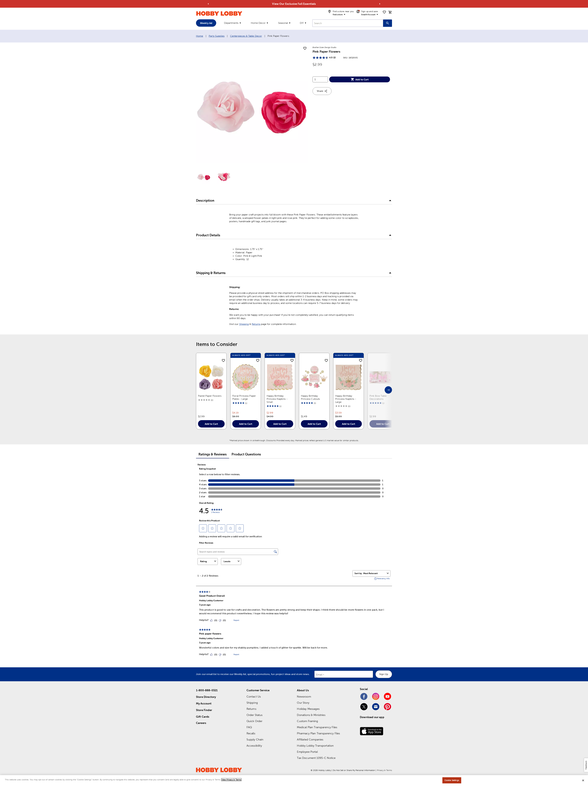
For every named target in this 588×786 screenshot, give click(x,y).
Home (199, 36)
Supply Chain (255, 739)
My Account (204, 703)
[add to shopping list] (305, 48)
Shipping (244, 324)
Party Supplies (216, 36)
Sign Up (383, 674)
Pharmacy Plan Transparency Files (318, 733)
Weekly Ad (206, 23)
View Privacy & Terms (231, 779)
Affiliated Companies (310, 739)
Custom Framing (307, 721)
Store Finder (204, 710)
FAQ (249, 727)
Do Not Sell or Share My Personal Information (354, 770)
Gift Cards (202, 716)
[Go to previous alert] (208, 4)
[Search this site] (387, 23)
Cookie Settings (452, 780)
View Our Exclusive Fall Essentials (294, 3)
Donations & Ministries (311, 715)
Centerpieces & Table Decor (246, 36)
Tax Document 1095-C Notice (316, 757)
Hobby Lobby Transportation (315, 745)
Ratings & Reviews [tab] (212, 454)
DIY (302, 23)
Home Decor (258, 23)
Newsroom (304, 696)
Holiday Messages (308, 708)
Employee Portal (307, 751)
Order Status (255, 715)
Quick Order (254, 721)
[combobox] (347, 23)
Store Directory (206, 696)
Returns (256, 324)
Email (319, 674)
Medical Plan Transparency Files (317, 727)
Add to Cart (362, 79)
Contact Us (254, 696)
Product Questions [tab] (246, 454)
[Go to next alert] (380, 4)
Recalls (251, 733)
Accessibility (254, 745)
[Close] (583, 780)
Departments (231, 23)
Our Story (303, 702)
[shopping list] (384, 12)
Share (320, 91)
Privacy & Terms (384, 770)
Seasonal (283, 23)
